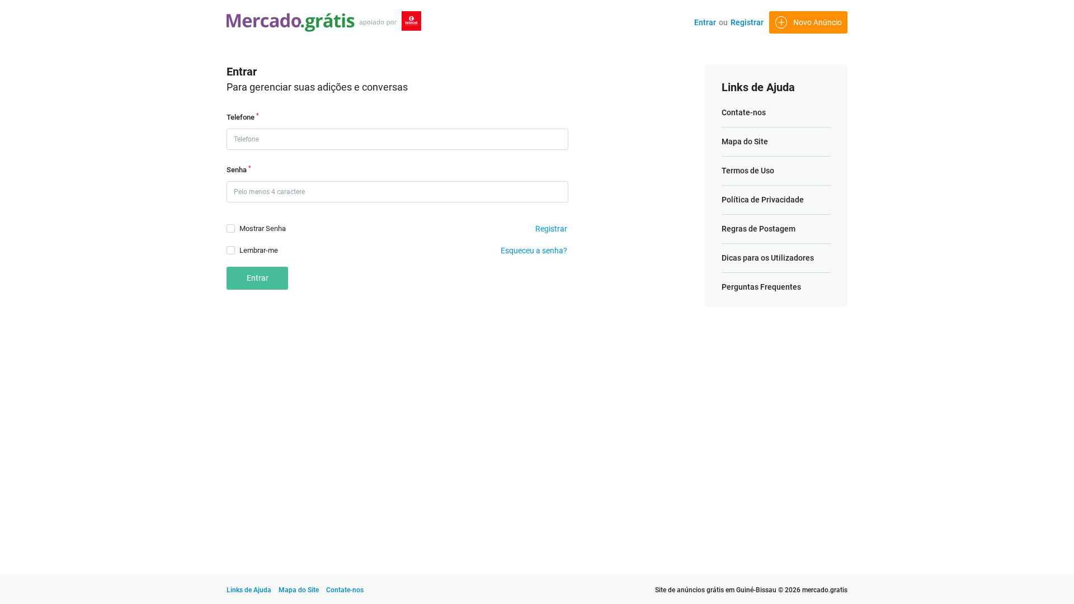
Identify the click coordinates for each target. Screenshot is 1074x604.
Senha (239, 169)
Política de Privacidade (763, 199)
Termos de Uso (748, 170)
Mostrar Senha (262, 228)
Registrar (747, 22)
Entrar (705, 22)
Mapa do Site (745, 141)
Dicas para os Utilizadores (768, 257)
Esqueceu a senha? (534, 250)
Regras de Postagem (758, 228)
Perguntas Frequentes (761, 286)
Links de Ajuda (249, 590)
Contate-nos (744, 112)
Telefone (242, 116)
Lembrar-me (258, 250)
